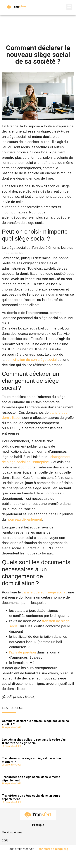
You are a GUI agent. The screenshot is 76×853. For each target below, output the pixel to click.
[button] (69, 7)
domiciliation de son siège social (31, 360)
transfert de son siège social (43, 592)
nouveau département (24, 519)
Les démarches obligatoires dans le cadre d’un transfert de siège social (34, 741)
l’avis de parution (22, 652)
